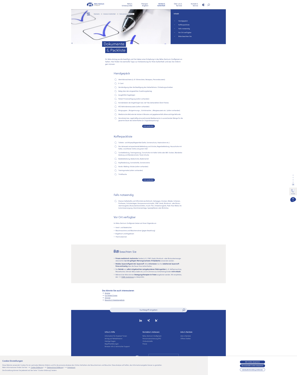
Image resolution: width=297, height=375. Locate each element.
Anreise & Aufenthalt (161, 5)
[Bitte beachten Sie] (293, 184)
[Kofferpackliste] (293, 177)
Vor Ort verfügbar (184, 32)
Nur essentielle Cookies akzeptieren (252, 365)
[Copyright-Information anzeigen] (72, 43)
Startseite (97, 14)
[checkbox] (116, 80)
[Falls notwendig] (293, 180)
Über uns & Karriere (178, 5)
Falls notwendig (184, 29)
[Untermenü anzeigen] (88, 14)
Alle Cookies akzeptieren (252, 362)
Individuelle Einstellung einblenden (252, 370)
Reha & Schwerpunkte (127, 5)
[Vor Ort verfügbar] (293, 182)
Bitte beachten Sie (185, 36)
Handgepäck (183, 21)
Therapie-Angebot (144, 5)
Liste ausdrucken (148, 126)
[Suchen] (184, 310)
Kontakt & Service (194, 5)
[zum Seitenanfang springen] (293, 199)
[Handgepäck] (293, 175)
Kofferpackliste (183, 25)
